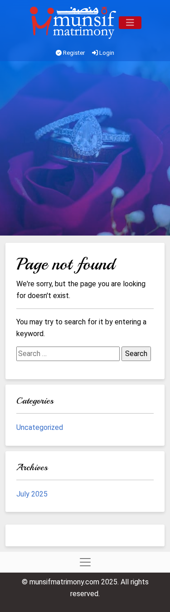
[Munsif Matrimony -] (74, 22)
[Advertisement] (85, 151)
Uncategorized (39, 427)
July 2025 (32, 494)
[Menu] (130, 22)
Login (106, 52)
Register (73, 52)
